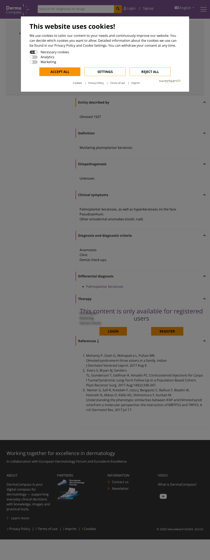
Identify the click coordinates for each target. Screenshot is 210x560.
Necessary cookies (55, 52)
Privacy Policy (96, 83)
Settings (105, 71)
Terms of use (117, 83)
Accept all (59, 71)
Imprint (135, 83)
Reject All (150, 71)
